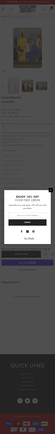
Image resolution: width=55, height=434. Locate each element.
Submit (27, 222)
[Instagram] (27, 231)
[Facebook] (22, 231)
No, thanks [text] (29, 238)
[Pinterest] (33, 231)
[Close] (51, 190)
